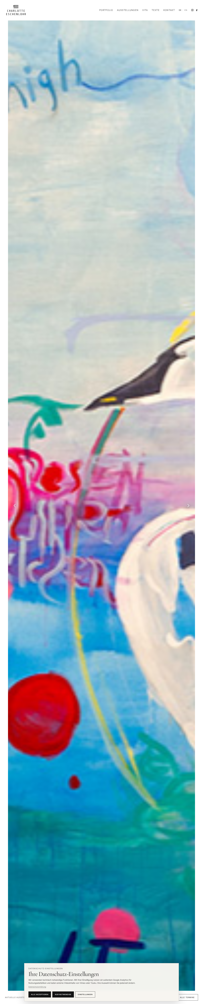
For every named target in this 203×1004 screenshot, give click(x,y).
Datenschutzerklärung (37, 987)
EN (185, 10)
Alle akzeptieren (39, 994)
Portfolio (106, 10)
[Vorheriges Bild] (15, 505)
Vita (145, 10)
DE (180, 10)
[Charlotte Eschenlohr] (16, 10)
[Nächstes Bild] (188, 505)
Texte (155, 10)
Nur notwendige (63, 994)
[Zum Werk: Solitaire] (101, 505)
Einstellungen (85, 994)
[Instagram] (192, 10)
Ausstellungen (128, 10)
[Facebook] (197, 10)
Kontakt (169, 10)
